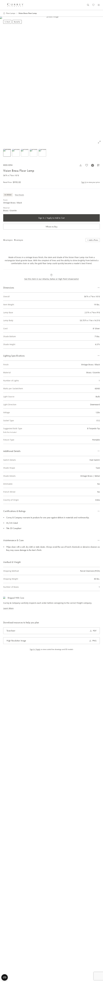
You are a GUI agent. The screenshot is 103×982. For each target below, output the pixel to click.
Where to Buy (51, 226)
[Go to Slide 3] (24, 153)
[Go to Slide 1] (7, 153)
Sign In (83, 182)
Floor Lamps (10, 13)
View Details (19, 195)
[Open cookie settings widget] (4, 977)
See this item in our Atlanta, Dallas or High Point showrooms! (51, 279)
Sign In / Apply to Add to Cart (51, 217)
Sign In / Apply (35, 649)
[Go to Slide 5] (42, 153)
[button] (51, 81)
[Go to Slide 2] (16, 153)
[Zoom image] (99, 142)
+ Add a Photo (92, 240)
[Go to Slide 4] (33, 153)
